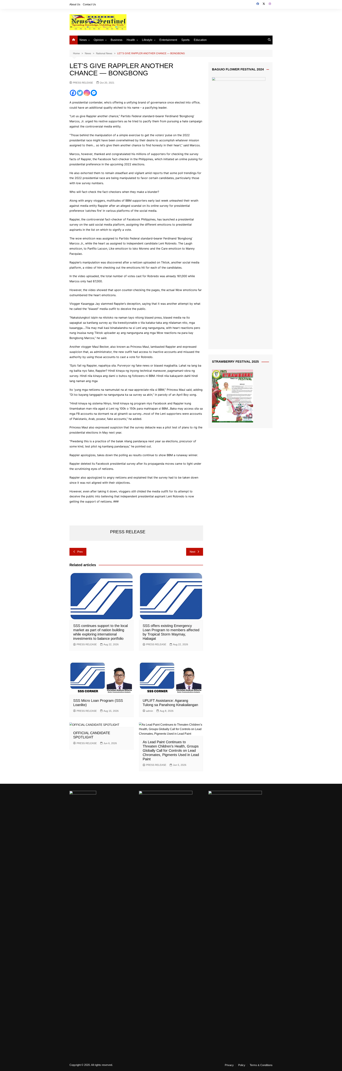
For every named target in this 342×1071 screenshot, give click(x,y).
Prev (80, 551)
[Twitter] (80, 93)
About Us (74, 4)
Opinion (99, 39)
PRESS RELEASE (83, 82)
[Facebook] (73, 93)
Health (131, 39)
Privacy (229, 1065)
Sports (185, 39)
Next (192, 551)
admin (149, 710)
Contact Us (89, 4)
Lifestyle (147, 39)
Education (200, 39)
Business (116, 39)
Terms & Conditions (261, 1065)
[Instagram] (87, 93)
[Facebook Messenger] (94, 93)
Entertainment (168, 39)
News (83, 39)
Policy (241, 1065)
